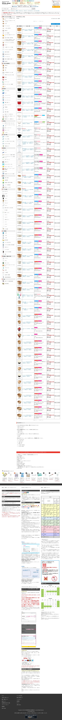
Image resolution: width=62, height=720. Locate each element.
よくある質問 (19, 455)
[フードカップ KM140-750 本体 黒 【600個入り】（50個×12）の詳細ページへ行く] (57, 362)
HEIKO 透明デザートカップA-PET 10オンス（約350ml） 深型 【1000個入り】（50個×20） (28, 149)
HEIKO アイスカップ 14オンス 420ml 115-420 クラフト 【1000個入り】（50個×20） (28, 63)
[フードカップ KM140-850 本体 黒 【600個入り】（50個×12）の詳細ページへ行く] (57, 375)
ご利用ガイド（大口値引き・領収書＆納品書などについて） (27, 454)
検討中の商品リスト (20, 697)
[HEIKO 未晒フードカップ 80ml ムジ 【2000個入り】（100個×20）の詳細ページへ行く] (57, 242)
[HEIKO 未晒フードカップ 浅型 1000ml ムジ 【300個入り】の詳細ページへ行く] (57, 189)
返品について (19, 459)
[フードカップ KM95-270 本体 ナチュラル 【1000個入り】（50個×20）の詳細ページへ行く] (57, 322)
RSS (2, 708)
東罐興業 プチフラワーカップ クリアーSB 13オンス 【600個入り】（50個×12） (27, 296)
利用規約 (3, 706)
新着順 (59, 18)
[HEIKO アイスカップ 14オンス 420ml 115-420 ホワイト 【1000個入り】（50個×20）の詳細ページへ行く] (57, 83)
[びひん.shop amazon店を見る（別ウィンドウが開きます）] (31, 716)
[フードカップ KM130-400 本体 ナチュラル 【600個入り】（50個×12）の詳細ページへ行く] (57, 402)
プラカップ (25, 10)
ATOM (5, 708)
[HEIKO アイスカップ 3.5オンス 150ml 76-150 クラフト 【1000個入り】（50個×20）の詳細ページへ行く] (57, 36)
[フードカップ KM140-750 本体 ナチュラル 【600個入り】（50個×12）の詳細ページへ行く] (57, 369)
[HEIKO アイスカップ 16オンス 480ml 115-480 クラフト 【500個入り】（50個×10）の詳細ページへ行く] (57, 69)
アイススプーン (13, 10)
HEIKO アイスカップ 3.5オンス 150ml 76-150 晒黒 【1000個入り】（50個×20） (27, 89)
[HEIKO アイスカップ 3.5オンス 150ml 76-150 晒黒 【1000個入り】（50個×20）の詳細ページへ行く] (57, 89)
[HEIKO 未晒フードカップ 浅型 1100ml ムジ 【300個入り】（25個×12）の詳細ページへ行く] (57, 196)
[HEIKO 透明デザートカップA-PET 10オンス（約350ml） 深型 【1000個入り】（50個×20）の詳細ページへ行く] (57, 149)
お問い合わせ (15, 6)
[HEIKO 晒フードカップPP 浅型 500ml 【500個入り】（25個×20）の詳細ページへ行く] (57, 209)
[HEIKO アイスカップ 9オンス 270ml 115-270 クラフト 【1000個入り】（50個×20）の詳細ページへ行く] (57, 49)
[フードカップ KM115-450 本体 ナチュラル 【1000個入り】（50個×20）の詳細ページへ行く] (57, 395)
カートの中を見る (57, 6)
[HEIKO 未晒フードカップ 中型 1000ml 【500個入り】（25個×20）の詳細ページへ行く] (57, 289)
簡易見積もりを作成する (56, 23)
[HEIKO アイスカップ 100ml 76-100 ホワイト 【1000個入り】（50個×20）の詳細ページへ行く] (57, 76)
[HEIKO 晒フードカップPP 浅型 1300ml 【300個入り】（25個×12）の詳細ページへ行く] (57, 236)
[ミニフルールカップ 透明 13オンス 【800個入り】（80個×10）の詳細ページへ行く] (57, 129)
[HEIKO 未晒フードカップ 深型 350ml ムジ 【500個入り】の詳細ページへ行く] (57, 309)
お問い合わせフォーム (6, 507)
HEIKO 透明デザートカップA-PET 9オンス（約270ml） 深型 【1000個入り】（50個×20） (28, 143)
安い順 (56, 18)
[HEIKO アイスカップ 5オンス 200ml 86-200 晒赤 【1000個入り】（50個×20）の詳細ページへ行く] (57, 109)
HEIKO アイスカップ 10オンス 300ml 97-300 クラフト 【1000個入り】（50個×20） (27, 56)
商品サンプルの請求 (20, 464)
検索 (34, 8)
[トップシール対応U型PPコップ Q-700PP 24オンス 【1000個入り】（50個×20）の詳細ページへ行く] (57, 169)
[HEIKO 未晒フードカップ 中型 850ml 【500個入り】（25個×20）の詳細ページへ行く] (57, 282)
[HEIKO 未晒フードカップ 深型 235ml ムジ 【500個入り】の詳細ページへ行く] (57, 302)
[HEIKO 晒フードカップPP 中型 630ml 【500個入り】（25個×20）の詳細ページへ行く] (57, 269)
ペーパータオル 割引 (36, 10)
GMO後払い (23, 566)
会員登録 (18, 701)
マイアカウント (56, 3)
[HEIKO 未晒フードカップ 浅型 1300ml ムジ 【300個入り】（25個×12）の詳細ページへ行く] (57, 202)
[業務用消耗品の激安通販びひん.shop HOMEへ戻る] (6, 3)
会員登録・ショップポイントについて (23, 460)
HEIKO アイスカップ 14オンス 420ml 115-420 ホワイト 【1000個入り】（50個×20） (28, 83)
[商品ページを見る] (19, 29)
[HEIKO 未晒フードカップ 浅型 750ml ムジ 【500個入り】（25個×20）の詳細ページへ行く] (57, 182)
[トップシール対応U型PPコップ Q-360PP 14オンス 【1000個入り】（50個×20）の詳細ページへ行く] (57, 156)
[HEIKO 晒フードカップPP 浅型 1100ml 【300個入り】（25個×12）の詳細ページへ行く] (57, 229)
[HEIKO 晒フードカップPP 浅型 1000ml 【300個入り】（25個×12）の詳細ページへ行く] (57, 222)
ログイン (54, 0)
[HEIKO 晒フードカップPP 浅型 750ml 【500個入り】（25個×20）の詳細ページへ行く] (57, 216)
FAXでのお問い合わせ (21, 463)
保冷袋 (17, 10)
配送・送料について (20, 457)
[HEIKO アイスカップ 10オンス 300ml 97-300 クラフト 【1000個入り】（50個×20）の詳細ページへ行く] (57, 56)
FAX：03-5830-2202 (34, 6)
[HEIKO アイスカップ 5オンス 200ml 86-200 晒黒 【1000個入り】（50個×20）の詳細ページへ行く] (57, 96)
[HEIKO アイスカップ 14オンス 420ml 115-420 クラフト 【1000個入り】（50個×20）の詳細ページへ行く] (57, 63)
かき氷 (9, 10)
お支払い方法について (21, 458)
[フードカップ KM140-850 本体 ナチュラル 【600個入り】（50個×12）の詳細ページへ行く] (57, 382)
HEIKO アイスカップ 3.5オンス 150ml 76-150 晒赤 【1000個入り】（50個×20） (27, 103)
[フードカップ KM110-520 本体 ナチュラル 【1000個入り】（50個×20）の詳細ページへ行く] (57, 349)
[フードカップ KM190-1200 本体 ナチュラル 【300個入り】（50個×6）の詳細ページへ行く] (57, 415)
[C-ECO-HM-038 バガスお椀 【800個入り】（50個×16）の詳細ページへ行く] (57, 116)
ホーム (3, 695)
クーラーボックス (30, 10)
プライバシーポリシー (5, 704)
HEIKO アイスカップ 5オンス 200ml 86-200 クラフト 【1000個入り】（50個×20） (28, 43)
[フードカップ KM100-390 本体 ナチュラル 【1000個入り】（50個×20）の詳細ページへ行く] (57, 342)
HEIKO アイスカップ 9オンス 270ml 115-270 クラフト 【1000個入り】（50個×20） (28, 50)
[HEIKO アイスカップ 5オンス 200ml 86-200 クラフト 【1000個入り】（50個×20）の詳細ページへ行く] (57, 43)
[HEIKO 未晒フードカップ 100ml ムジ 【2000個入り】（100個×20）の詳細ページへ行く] (57, 249)
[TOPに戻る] (31, 484)
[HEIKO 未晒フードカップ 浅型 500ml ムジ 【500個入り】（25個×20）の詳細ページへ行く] (57, 176)
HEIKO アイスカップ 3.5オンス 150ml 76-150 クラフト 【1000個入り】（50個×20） (27, 36)
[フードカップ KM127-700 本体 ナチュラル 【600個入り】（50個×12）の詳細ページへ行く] (57, 355)
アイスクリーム (20, 10)
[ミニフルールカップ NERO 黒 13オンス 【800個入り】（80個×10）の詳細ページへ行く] (57, 136)
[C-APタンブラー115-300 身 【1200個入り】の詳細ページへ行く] (57, 329)
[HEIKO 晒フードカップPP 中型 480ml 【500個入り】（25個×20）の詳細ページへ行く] (57, 262)
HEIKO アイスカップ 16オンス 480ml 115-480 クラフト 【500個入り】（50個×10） (28, 69)
